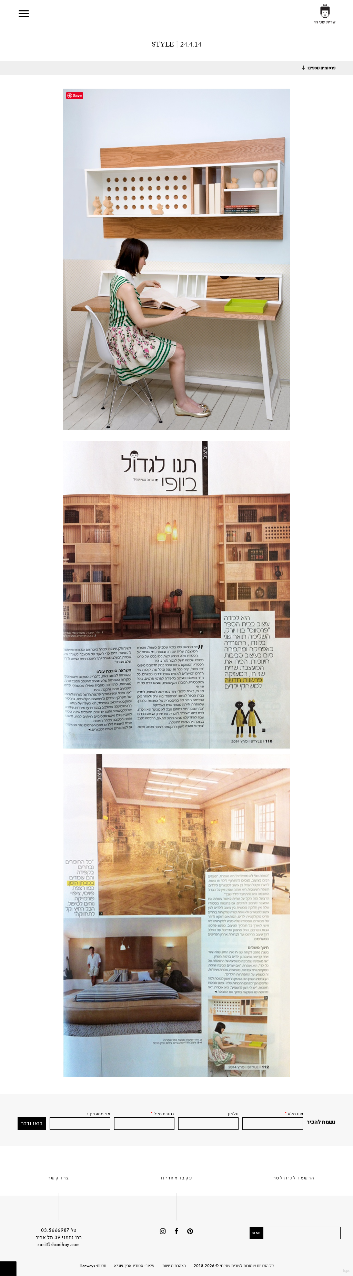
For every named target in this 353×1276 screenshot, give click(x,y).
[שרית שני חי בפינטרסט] (190, 1231)
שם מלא (293, 1114)
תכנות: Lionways (93, 1265)
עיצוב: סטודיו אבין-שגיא (134, 1265)
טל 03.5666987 (59, 1230)
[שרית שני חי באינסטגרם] (163, 1231)
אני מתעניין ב (98, 1114)
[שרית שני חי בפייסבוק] (176, 1231)
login (346, 1270)
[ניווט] (23, 13)
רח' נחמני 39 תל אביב (59, 1237)
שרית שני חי (324, 14)
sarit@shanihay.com (59, 1244)
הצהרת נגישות (174, 1265)
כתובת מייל (162, 1114)
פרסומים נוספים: (321, 68)
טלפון (233, 1114)
